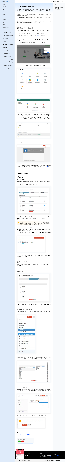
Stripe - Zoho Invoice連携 (6, 49)
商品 (3, 11)
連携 (3, 29)
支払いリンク (5, 17)
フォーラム (49, 456)
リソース (62, 1)
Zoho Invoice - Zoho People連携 (7, 39)
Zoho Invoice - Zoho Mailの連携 (7, 58)
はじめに (4, 4)
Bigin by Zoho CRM (5, 38)
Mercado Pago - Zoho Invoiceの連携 (8, 44)
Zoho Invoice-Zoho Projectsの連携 (8, 59)
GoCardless (4, 41)
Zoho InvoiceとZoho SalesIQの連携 (8, 65)
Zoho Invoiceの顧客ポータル (7, 26)
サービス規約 (21, 460)
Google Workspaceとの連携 (7, 42)
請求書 (4, 14)
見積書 (4, 12)
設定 (3, 7)
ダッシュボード (5, 6)
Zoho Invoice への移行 (6, 68)
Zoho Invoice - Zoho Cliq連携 (7, 56)
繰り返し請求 (5, 19)
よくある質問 (53, 1)
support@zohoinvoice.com (60, 455)
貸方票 (4, 21)
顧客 (3, 9)
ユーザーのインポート (57, 9)
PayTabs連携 (5, 47)
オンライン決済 (5, 67)
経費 (3, 22)
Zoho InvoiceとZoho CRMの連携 (7, 33)
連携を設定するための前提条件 (58, 6)
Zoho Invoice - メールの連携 (7, 32)
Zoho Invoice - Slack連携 (6, 53)
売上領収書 (4, 16)
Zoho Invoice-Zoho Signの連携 (7, 61)
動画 (58, 1)
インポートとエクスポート (7, 27)
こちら (38, 35)
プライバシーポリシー (27, 460)
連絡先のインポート (57, 10)
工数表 (4, 24)
